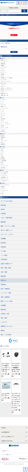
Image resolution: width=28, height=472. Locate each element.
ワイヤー (3, 188)
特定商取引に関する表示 (6, 441)
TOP (25, 470)
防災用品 (3, 205)
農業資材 (3, 222)
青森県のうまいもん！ (7, 326)
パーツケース (4, 175)
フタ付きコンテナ (5, 180)
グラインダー (4, 67)
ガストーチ (14, 14)
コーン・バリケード (5, 124)
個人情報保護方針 (5, 432)
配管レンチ (3, 106)
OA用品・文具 (5, 313)
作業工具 (2, 14)
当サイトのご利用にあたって (8, 436)
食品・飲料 (4, 318)
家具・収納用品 (5, 288)
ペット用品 (4, 255)
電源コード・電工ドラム (6, 88)
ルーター (3, 91)
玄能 (2, 150)
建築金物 (3, 276)
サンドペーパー (4, 166)
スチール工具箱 (4, 171)
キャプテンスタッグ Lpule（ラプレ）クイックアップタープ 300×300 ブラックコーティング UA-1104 (16, 400)
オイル (2, 120)
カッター (3, 115)
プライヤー (3, 104)
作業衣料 (3, 247)
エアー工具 (3, 79)
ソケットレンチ (4, 108)
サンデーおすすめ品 (6, 201)
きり (2, 155)
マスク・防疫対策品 (6, 217)
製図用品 (3, 137)
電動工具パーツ (4, 93)
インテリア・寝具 (6, 293)
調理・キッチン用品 (6, 301)
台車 (2, 193)
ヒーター (3, 86)
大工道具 (3, 146)
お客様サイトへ (5, 450)
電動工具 (8, 14)
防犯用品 (3, 243)
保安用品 (3, 131)
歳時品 (3, 330)
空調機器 (3, 238)
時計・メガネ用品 (6, 334)
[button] (14, 340)
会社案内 (3, 427)
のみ (2, 153)
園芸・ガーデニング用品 (8, 226)
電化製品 (3, 284)
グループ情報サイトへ (7, 454)
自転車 (3, 209)
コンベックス (4, 140)
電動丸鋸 (3, 63)
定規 (2, 138)
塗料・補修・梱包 (6, 268)
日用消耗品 (4, 259)
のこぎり (3, 148)
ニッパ (2, 102)
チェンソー (3, 72)
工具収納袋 (3, 160)
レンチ (2, 110)
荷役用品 (3, 183)
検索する (14, 52)
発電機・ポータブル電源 (6, 77)
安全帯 (2, 125)
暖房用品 (3, 309)
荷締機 (2, 186)
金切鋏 (2, 157)
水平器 (2, 135)
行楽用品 (3, 213)
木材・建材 (4, 272)
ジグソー (3, 69)
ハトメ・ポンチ (4, 122)
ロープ (2, 192)
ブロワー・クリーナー (6, 81)
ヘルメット (3, 129)
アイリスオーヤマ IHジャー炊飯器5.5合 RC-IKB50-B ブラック (16, 367)
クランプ (3, 113)
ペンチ (2, 101)
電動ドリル (3, 60)
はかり (2, 142)
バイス (2, 111)
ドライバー (3, 99)
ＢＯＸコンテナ (4, 179)
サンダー (3, 70)
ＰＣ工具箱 (3, 173)
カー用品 (3, 251)
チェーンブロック (5, 184)
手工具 (2, 97)
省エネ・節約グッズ (6, 230)
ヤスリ (2, 164)
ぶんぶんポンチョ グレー (6, 394)
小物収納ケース (4, 177)
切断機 (2, 65)
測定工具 (3, 133)
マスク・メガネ (4, 127)
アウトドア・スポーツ (7, 234)
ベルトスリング (4, 190)
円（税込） (5, 375)
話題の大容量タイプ (6, 263)
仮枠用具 (3, 118)
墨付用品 (3, 159)
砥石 (2, 162)
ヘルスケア (4, 322)
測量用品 (3, 144)
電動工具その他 (4, 95)
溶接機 (2, 74)
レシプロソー (4, 61)
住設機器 (3, 305)
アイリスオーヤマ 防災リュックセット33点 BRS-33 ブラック (6, 367)
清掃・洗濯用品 (5, 297)
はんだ (2, 76)
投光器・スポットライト (6, 89)
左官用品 (3, 167)
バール (2, 151)
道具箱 (2, 170)
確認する (14, 35)
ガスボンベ (3, 84)
